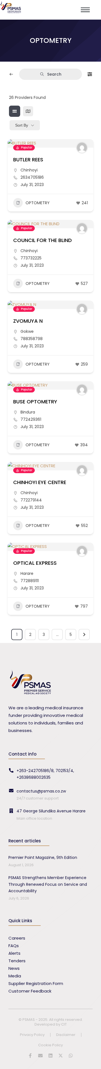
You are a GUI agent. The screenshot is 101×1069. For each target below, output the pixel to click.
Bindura (27, 412)
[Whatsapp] (70, 1055)
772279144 (31, 500)
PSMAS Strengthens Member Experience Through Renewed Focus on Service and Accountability (47, 884)
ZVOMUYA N (28, 320)
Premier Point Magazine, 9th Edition (42, 857)
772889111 (29, 580)
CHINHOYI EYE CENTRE (39, 482)
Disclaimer (65, 1035)
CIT (64, 1024)
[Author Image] (82, 148)
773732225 (31, 258)
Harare (26, 573)
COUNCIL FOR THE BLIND (42, 240)
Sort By (21, 125)
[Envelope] (40, 1055)
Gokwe (27, 331)
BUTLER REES (28, 159)
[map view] (28, 111)
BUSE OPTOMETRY (35, 401)
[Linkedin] (50, 1055)
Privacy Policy (32, 1035)
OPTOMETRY (38, 203)
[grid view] (14, 111)
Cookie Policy (50, 1045)
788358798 (31, 338)
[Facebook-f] (30, 1055)
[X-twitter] (60, 1055)
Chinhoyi (29, 170)
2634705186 (32, 177)
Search (54, 74)
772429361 (30, 419)
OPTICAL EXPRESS (35, 562)
